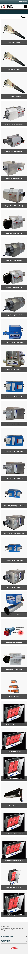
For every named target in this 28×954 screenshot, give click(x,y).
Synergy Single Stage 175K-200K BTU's (14, 860)
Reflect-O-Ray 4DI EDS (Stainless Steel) (14, 587)
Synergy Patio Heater (14, 806)
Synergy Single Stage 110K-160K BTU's (14, 833)
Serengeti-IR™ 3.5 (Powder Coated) (14, 669)
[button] (25, 6)
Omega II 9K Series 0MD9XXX (14, 97)
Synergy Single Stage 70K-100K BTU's (14, 915)
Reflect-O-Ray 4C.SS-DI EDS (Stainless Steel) (14, 533)
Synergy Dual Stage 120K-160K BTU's (14, 724)
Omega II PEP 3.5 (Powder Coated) (14, 233)
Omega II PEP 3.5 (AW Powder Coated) (14, 206)
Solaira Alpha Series (14, 696)
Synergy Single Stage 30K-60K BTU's (14, 887)
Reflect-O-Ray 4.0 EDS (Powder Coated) (14, 396)
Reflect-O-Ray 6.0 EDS (14, 615)
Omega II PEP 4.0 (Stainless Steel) (14, 315)
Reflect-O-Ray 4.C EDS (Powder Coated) (14, 451)
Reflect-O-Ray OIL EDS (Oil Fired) (14, 642)
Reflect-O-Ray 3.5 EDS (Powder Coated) (14, 342)
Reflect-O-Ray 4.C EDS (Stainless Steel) (14, 478)
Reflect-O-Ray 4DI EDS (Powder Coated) (14, 560)
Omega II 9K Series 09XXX (14, 42)
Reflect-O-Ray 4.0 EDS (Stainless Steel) (14, 424)
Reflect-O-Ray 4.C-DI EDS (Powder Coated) (14, 506)
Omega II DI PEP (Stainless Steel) (14, 178)
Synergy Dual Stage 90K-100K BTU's (14, 778)
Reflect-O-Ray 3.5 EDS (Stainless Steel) (14, 369)
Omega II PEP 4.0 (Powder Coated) (14, 287)
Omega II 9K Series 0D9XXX (14, 69)
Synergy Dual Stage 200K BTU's (14, 751)
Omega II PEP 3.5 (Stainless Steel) (14, 260)
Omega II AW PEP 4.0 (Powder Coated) (14, 124)
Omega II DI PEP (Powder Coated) (14, 151)
